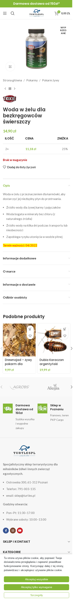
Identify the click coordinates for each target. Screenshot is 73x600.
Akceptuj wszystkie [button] (36, 579)
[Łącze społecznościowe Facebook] (6, 530)
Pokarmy (32, 80)
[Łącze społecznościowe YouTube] (20, 530)
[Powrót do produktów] (10, 88)
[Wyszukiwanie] (13, 13)
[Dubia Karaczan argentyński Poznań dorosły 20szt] (54, 340)
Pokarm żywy (50, 80)
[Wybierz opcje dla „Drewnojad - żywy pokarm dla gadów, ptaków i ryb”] (30, 329)
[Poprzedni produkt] (5, 88)
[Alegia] (53, 387)
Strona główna (12, 80)
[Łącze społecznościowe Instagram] (13, 530)
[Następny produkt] (14, 88)
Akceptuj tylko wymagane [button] (36, 587)
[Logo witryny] (36, 13)
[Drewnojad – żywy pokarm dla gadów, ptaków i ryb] (19, 340)
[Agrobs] (19, 387)
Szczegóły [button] (36, 595)
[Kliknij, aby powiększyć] (10, 66)
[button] (64, 329)
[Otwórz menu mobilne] (5, 13)
